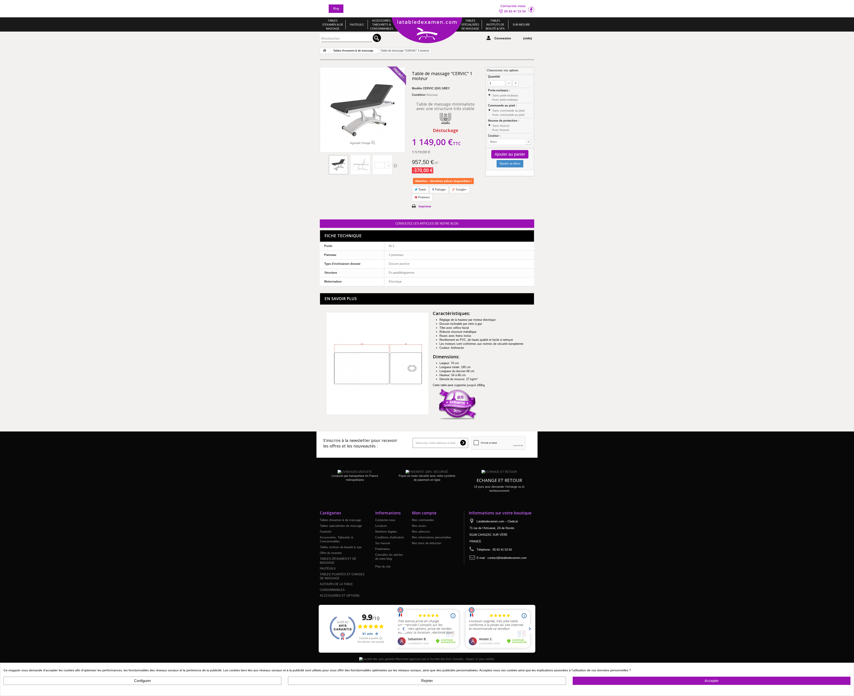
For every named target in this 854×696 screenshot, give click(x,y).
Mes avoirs (419, 526)
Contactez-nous (513, 6)
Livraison (381, 526)
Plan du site (383, 566)
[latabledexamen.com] (427, 30)
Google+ (461, 189)
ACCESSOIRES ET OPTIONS (340, 595)
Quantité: (494, 76)
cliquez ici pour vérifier (479, 659)
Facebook (531, 9)
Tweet (421, 189)
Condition (418, 94)
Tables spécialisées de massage (470, 24)
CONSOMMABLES (332, 590)
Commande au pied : (503, 105)
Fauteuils (357, 24)
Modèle (417, 88)
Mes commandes (423, 520)
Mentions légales (386, 531)
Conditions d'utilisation (389, 537)
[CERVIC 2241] (338, 165)
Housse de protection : (504, 120)
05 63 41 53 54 (515, 11)
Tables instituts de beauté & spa (495, 24)
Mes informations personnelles (431, 537)
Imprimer (425, 206)
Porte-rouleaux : (499, 90)
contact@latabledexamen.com (507, 558)
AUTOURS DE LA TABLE (336, 584)
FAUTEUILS (328, 568)
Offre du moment (331, 553)
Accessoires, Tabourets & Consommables (381, 24)
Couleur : (495, 135)
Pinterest (423, 197)
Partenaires (382, 549)
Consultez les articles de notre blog (427, 223)
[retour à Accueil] (324, 51)
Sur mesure (521, 24)
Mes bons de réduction (426, 543)
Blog (336, 8)
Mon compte (424, 512)
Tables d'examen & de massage (332, 24)
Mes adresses (421, 531)
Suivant (395, 165)
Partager (440, 189)
